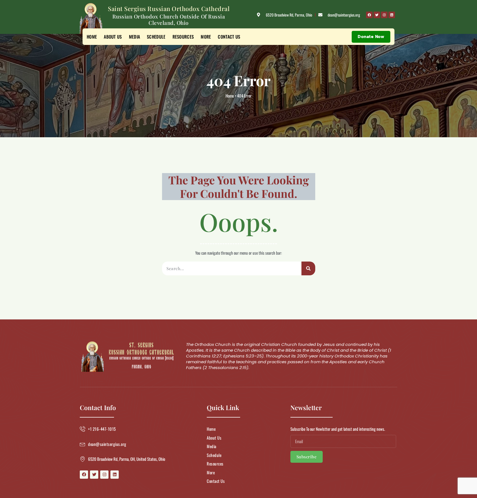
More (206, 36)
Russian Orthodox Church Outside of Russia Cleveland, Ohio (168, 19)
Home (92, 36)
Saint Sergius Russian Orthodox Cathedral (168, 8)
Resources (183, 36)
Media (134, 36)
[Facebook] (369, 15)
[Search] (308, 268)
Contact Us (229, 36)
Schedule (156, 36)
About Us (113, 36)
